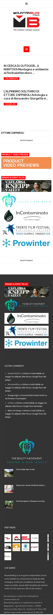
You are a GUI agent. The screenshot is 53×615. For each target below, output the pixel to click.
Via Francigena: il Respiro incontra (30, 501)
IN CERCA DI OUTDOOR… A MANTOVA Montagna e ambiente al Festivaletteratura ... (26, 69)
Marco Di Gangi (14, 410)
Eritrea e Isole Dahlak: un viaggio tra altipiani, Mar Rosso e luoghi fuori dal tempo (25, 376)
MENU (26, 4)
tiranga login (13, 395)
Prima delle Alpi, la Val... (26, 469)
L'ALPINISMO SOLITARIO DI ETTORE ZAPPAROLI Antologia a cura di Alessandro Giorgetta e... (26, 95)
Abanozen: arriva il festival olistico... (31, 485)
